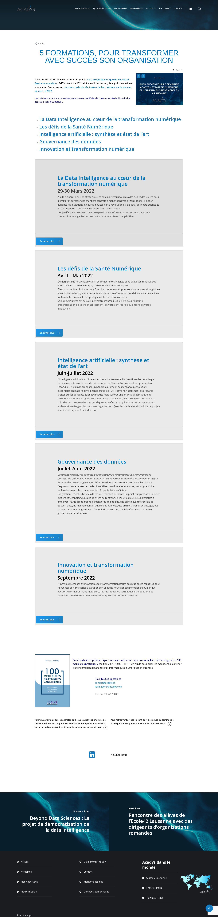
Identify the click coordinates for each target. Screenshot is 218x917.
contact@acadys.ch (105, 682)
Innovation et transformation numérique (86, 149)
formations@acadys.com (108, 686)
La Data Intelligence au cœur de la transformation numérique (110, 119)
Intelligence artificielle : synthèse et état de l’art (94, 134)
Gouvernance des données (70, 141)
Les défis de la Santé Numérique (76, 126)
